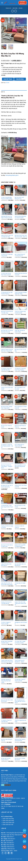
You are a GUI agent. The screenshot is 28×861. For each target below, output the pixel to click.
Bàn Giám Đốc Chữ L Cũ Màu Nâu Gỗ (20, 564)
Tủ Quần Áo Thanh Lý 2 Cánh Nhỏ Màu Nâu (6, 369)
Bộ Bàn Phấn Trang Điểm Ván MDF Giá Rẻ (6, 642)
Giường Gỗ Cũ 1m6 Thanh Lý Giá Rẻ (21, 486)
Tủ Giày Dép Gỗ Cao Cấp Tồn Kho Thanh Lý (6, 293)
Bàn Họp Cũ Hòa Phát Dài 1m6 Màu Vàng (7, 312)
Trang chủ (8, 8)
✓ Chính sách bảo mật (7, 824)
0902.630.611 (10, 836)
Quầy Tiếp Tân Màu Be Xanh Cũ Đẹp (20, 331)
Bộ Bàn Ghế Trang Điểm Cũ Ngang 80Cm (20, 545)
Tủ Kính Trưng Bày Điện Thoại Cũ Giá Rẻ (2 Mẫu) (6, 198)
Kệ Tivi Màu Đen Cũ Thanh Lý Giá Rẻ (21, 407)
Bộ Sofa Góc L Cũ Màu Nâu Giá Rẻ (20, 759)
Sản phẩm (15, 8)
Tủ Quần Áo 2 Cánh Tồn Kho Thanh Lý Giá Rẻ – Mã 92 (7, 446)
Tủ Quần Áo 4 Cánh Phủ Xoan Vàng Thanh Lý (20, 369)
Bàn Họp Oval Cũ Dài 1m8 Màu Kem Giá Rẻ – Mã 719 (21, 236)
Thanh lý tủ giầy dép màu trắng (20, 721)
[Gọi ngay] (24, 847)
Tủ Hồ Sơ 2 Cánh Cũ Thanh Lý (19, 526)
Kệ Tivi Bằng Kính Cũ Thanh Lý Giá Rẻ (19, 445)
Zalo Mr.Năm (20, 79)
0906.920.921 (10, 846)
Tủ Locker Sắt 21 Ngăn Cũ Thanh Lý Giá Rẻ (20, 642)
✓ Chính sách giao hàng (7, 820)
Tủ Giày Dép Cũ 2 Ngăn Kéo (20, 583)
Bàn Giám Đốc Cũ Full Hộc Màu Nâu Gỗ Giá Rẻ (7, 331)
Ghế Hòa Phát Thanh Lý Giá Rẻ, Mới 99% (20, 740)
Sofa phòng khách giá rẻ (11, 175)
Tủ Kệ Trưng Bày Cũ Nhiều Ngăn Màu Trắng (21, 293)
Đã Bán (20, 8)
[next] (24, 30)
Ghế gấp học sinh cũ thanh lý (21, 623)
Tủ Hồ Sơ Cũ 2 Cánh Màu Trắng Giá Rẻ (7, 255)
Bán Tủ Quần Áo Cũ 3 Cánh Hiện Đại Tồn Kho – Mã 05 (20, 701)
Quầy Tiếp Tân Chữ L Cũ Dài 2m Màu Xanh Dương (6, 583)
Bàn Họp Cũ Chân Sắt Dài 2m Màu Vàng (7, 545)
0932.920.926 (10, 845)
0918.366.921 (11, 838)
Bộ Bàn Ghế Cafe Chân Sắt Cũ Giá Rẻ (21, 274)
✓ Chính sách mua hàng (7, 818)
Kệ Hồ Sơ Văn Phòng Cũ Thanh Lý (20, 426)
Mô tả (3, 92)
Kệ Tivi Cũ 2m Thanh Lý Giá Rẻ (6, 426)
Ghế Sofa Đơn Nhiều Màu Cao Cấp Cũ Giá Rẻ (20, 217)
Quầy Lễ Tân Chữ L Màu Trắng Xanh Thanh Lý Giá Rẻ (20, 603)
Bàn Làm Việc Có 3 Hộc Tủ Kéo (20, 506)
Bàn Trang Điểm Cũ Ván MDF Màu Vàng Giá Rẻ (20, 465)
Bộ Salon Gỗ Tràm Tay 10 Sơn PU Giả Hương (7, 486)
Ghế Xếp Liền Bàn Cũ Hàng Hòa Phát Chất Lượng (6, 681)
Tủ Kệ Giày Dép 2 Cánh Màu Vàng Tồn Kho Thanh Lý (7, 507)
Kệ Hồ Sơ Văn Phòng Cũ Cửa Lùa (6, 740)
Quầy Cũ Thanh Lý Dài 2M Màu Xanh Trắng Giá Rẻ (7, 350)
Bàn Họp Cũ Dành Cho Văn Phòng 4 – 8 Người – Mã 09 (7, 466)
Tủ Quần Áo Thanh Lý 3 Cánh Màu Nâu (6, 721)
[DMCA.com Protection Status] (6, 785)
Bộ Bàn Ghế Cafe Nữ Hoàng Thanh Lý (5, 759)
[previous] (3, 30)
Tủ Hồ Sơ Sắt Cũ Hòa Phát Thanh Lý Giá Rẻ (6, 274)
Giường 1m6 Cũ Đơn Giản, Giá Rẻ (7, 388)
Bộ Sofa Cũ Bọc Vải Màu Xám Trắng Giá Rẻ (6, 407)
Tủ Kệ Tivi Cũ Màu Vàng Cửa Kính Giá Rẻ (20, 312)
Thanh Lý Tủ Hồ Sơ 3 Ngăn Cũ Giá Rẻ (7, 526)
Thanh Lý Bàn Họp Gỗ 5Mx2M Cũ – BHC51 (19, 661)
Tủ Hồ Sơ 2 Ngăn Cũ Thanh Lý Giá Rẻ (5, 623)
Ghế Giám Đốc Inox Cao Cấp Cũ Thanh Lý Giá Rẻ (6, 217)
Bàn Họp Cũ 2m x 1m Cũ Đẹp (20, 350)
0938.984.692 (9, 840)
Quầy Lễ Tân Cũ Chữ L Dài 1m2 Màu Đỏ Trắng (7, 236)
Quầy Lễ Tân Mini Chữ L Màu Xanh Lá (6, 564)
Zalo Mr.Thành (8, 79)
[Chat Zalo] (24, 841)
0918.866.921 (10, 842)
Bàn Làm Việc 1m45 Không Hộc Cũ (19, 198)
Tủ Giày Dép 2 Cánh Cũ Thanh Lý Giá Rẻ (20, 680)
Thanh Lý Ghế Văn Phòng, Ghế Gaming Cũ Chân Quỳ (7, 661)
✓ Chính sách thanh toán (7, 822)
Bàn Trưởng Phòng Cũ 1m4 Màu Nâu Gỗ (20, 255)
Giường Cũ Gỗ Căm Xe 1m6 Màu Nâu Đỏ (6, 602)
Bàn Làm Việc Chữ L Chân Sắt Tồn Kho (7, 700)
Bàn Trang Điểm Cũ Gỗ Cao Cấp (20, 388)
